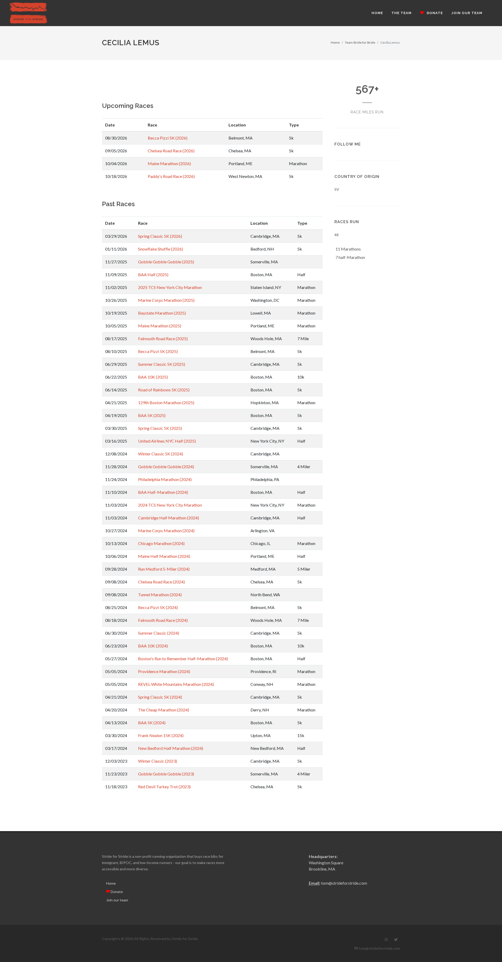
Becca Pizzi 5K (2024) (158, 607)
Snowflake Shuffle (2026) (160, 248)
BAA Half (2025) (153, 274)
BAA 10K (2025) (153, 376)
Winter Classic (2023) (157, 760)
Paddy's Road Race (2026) (171, 176)
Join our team (117, 900)
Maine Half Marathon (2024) (164, 556)
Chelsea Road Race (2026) (171, 150)
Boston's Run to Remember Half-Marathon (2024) (183, 658)
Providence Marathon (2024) (164, 671)
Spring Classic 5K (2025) (160, 428)
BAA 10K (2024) (153, 645)
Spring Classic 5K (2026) (160, 236)
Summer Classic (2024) (158, 632)
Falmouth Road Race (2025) (163, 338)
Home (335, 42)
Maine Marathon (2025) (159, 325)
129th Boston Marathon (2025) (166, 402)
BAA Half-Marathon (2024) (163, 492)
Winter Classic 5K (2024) (160, 453)
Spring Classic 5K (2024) (160, 696)
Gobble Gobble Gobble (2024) (166, 466)
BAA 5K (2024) (152, 722)
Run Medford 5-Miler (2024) (164, 568)
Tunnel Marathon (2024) (160, 594)
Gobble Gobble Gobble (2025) (166, 261)
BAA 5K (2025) (152, 415)
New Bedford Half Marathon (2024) (170, 748)
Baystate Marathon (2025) (162, 312)
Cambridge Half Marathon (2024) (168, 517)
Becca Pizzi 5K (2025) (158, 351)
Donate (116, 891)
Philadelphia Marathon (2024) (165, 479)
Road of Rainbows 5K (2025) (164, 389)
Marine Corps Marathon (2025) (166, 300)
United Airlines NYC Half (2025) (167, 440)
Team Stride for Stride (360, 42)
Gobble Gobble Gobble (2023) (166, 773)
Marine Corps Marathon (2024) (166, 530)
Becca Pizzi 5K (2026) (167, 137)
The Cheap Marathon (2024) (163, 709)
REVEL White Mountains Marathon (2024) (176, 684)
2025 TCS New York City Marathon (170, 287)
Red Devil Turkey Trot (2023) (164, 786)
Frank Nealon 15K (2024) (161, 735)
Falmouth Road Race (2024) (163, 620)
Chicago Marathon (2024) (161, 543)
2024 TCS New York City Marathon (170, 504)
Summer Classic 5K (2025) (161, 364)
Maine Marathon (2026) (169, 163)
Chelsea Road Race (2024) (161, 581)
